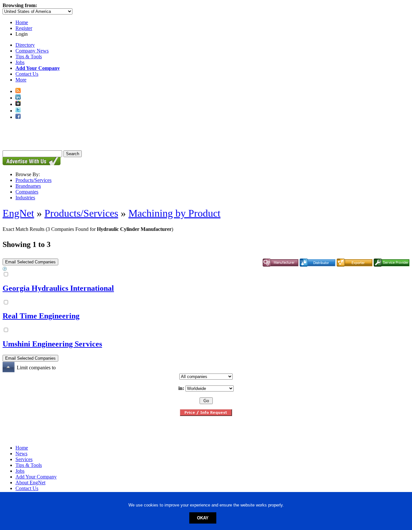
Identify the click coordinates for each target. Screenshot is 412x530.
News (21, 453)
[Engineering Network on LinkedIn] (18, 97)
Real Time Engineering (41, 316)
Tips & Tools (28, 56)
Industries (25, 197)
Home (21, 22)
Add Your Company (36, 476)
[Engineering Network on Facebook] (18, 117)
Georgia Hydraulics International (58, 288)
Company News (32, 50)
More (20, 79)
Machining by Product (174, 213)
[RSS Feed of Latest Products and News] (18, 91)
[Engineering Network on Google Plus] (18, 104)
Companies (26, 191)
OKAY (203, 518)
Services (24, 459)
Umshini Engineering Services (52, 344)
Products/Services (33, 180)
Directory (25, 45)
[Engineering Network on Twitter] (18, 110)
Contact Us (26, 74)
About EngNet (30, 482)
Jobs (19, 62)
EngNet (18, 213)
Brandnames (28, 186)
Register (23, 28)
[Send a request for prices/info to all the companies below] (206, 414)
